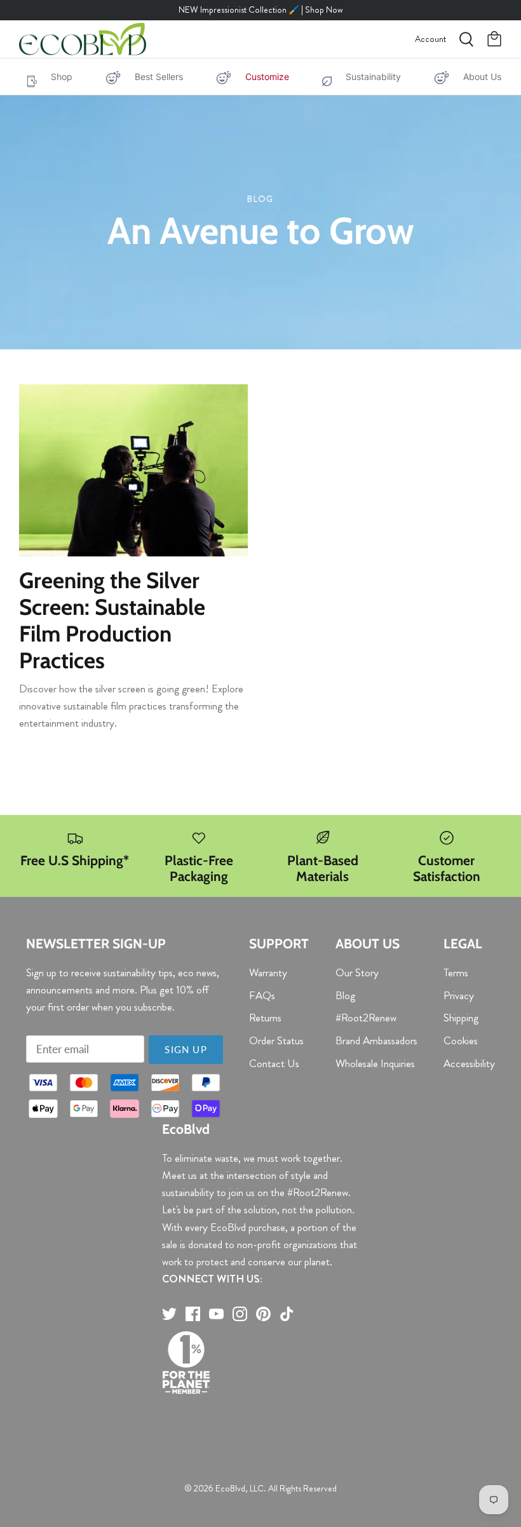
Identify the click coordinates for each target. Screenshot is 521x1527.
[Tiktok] (287, 1314)
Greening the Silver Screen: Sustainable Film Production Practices (112, 620)
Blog (345, 995)
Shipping (460, 1017)
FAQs (262, 995)
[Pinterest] (263, 1314)
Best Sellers (159, 76)
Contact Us (274, 1063)
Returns (265, 1017)
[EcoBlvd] (82, 39)
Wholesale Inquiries (375, 1063)
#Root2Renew (365, 1017)
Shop (61, 76)
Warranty (268, 972)
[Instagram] (240, 1314)
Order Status (276, 1040)
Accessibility (469, 1063)
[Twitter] (169, 1314)
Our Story (357, 972)
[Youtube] (216, 1314)
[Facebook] (193, 1314)
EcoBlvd (230, 1488)
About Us (482, 76)
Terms (455, 972)
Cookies (460, 1040)
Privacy (458, 995)
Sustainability (373, 76)
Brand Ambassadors (376, 1040)
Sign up (185, 1049)
